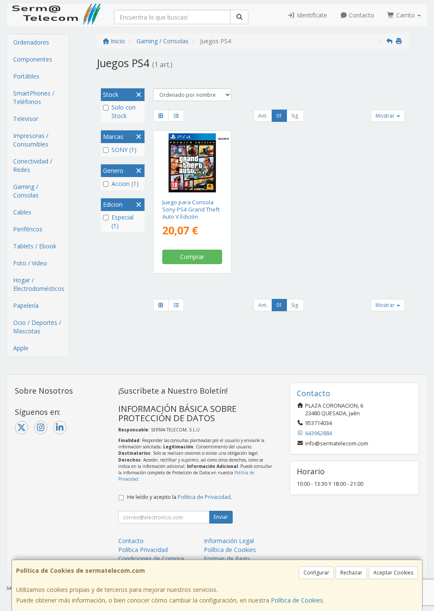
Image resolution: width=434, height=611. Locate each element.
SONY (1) (123, 150)
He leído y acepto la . (179, 497)
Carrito (406, 15)
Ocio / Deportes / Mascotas (37, 326)
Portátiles (26, 76)
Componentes (32, 59)
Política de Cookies (297, 600)
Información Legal (229, 541)
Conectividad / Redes (32, 165)
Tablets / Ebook (34, 246)
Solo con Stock (123, 111)
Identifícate (311, 15)
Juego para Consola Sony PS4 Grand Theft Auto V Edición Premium (191, 213)
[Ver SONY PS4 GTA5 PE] (192, 162)
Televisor (25, 119)
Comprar (192, 257)
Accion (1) (125, 184)
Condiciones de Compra (151, 559)
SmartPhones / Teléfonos (33, 97)
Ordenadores (31, 42)
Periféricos (27, 229)
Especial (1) (122, 221)
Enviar (221, 517)
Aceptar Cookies (393, 572)
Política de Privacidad (204, 497)
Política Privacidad (143, 550)
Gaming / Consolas (26, 191)
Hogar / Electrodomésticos (38, 284)
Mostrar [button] (386, 115)
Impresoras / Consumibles (30, 140)
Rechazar (351, 572)
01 (279, 115)
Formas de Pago (227, 559)
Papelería (26, 305)
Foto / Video (30, 263)
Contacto (360, 15)
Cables (22, 212)
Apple (20, 348)
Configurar (316, 572)
